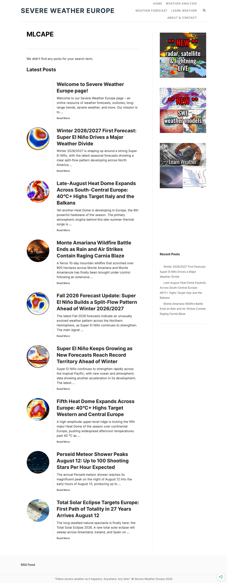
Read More (63, 118)
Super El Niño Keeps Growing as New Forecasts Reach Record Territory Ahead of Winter (94, 354)
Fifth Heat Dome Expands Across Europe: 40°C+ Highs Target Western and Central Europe (96, 407)
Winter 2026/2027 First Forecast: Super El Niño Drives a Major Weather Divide (96, 137)
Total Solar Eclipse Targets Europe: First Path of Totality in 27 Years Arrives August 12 (98, 508)
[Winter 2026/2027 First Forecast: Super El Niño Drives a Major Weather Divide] (38, 138)
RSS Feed (28, 565)
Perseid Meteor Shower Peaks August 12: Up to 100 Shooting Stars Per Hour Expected (93, 460)
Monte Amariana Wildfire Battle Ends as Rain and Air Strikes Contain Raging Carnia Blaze (94, 249)
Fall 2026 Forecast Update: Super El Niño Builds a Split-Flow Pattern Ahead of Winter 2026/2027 (97, 302)
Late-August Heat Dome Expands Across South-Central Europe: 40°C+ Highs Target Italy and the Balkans (183, 290)
